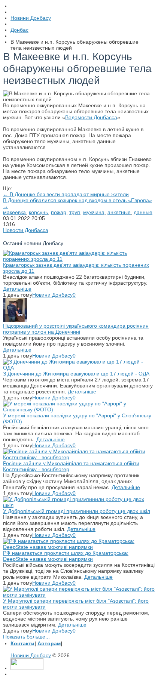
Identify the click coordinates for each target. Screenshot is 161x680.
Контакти (22, 643)
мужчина (93, 212)
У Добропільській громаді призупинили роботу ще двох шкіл (76, 511)
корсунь (38, 212)
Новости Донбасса (25, 230)
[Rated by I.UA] (26, 668)
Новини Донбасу (52, 295)
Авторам (49, 643)
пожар (58, 212)
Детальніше (17, 289)
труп (74, 212)
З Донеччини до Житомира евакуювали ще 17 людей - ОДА (76, 374)
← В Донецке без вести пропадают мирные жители (66, 194)
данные (143, 212)
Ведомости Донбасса (91, 117)
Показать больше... (26, 637)
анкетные (119, 212)
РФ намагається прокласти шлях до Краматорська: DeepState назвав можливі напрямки (65, 556)
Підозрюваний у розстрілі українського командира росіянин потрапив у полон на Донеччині (76, 329)
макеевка (14, 212)
